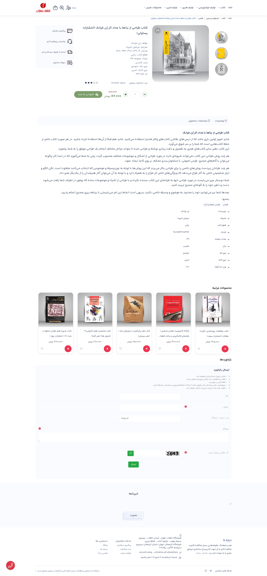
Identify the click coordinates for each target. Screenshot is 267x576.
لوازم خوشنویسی (206, 7)
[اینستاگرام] (206, 571)
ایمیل (226, 407)
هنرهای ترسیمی (212, 18)
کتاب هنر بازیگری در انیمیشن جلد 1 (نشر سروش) (134, 333)
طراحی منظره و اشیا (212, 204)
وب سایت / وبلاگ (220, 418)
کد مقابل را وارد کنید (218, 453)
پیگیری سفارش (124, 545)
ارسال (133, 464)
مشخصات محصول (198, 121)
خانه (230, 7)
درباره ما (104, 549)
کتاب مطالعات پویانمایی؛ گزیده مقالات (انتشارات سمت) (214, 334)
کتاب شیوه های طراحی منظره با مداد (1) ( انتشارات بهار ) (57, 333)
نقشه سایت (126, 553)
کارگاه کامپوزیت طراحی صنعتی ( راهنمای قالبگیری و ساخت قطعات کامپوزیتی (173, 334)
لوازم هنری (187, 7)
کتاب (222, 7)
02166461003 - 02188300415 (153, 552)
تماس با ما (103, 553)
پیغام (226, 429)
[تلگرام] (210, 571)
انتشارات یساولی (136, 83)
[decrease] (145, 94)
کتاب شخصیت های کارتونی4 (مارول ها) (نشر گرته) (98, 333)
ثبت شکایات (125, 549)
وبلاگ (105, 545)
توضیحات (220, 121)
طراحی (200, 18)
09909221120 (172, 552)
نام (227, 396)
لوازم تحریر (172, 7)
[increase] (126, 94)
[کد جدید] (130, 453)
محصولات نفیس (153, 7)
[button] (39, 323)
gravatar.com (183, 385)
